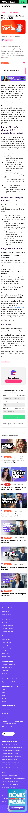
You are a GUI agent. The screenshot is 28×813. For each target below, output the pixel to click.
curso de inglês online (17, 307)
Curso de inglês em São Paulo (10, 745)
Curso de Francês (7, 617)
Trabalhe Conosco (7, 667)
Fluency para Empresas (8, 676)
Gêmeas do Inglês (7, 648)
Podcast (4, 695)
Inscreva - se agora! (14, 417)
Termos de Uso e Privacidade (10, 679)
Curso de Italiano (7, 620)
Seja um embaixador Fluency (10, 682)
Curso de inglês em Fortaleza (10, 762)
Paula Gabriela (6, 642)
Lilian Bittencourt (7, 651)
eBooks (4, 701)
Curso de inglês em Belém (9, 765)
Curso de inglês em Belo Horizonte (12, 747)
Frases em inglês (7, 778)
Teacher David (6, 656)
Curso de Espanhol (7, 614)
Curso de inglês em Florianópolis (11, 768)
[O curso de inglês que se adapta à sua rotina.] (13, 78)
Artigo (5, 63)
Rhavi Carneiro (6, 639)
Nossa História (6, 709)
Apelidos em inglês (19, 778)
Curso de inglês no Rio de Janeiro (11, 750)
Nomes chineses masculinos (10, 784)
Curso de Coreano (7, 628)
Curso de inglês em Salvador (10, 753)
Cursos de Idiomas (9, 608)
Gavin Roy (5, 645)
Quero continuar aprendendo (13, 381)
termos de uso (11, 423)
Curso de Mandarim (7, 631)
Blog (6, 12)
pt (8, 733)
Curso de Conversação (8, 664)
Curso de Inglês (6, 611)
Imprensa (5, 670)
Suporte (4, 673)
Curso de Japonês (7, 625)
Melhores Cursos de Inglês (9, 775)
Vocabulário (16, 12)
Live (8, 484)
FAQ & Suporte (6, 717)
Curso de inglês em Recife (9, 759)
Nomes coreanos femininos (10, 781)
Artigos (10, 12)
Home (2, 12)
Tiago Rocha (5, 654)
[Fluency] (6, 6)
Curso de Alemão (7, 623)
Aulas (3, 692)
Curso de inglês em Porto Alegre (11, 756)
